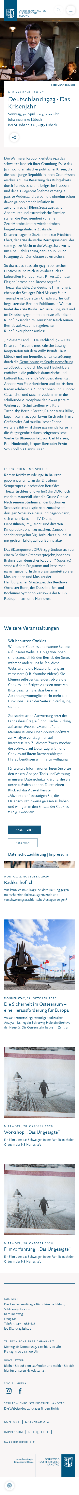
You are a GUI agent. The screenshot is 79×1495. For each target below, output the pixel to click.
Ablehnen (23, 842)
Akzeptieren (25, 829)
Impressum (58, 854)
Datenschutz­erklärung (27, 854)
